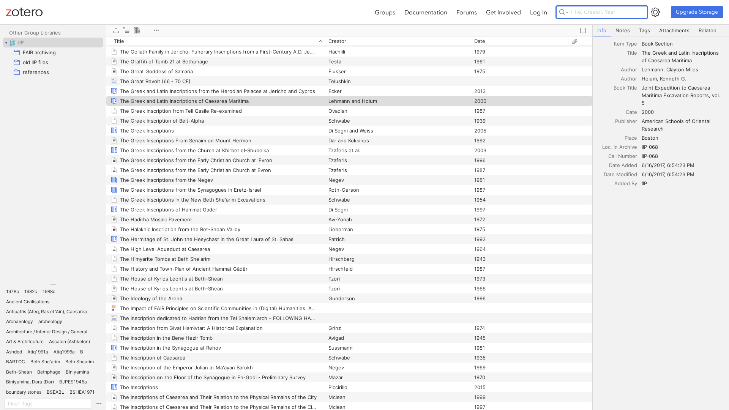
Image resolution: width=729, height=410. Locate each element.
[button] (12, 291)
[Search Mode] (564, 12)
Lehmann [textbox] (652, 69)
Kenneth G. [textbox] (673, 79)
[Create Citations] (126, 30)
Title (632, 53)
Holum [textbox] (649, 79)
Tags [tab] (644, 30)
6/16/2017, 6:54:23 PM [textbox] (668, 165)
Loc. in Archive (619, 147)
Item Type (625, 44)
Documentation (425, 12)
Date (631, 112)
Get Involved (503, 12)
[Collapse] (6, 42)
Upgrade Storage (697, 12)
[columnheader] (215, 41)
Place (631, 138)
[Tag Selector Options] (99, 403)
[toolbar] (349, 30)
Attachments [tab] (674, 30)
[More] (156, 30)
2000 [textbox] (648, 112)
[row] (349, 41)
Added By (625, 183)
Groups (385, 12)
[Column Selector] (583, 30)
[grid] (349, 223)
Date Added (623, 165)
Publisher (626, 121)
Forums (466, 12)
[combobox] (683, 44)
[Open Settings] (655, 12)
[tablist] (661, 30)
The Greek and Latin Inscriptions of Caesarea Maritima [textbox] (681, 56)
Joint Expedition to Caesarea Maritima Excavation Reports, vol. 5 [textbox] (682, 95)
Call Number (622, 156)
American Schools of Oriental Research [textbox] (677, 125)
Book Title (625, 88)
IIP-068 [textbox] (650, 147)
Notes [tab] (622, 30)
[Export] (116, 30)
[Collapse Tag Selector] (53, 284)
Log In (538, 12)
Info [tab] (601, 30)
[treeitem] (53, 42)
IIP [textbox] (644, 183)
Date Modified (620, 174)
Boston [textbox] (650, 138)
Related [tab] (707, 30)
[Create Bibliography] (137, 30)
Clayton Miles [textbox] (682, 69)
